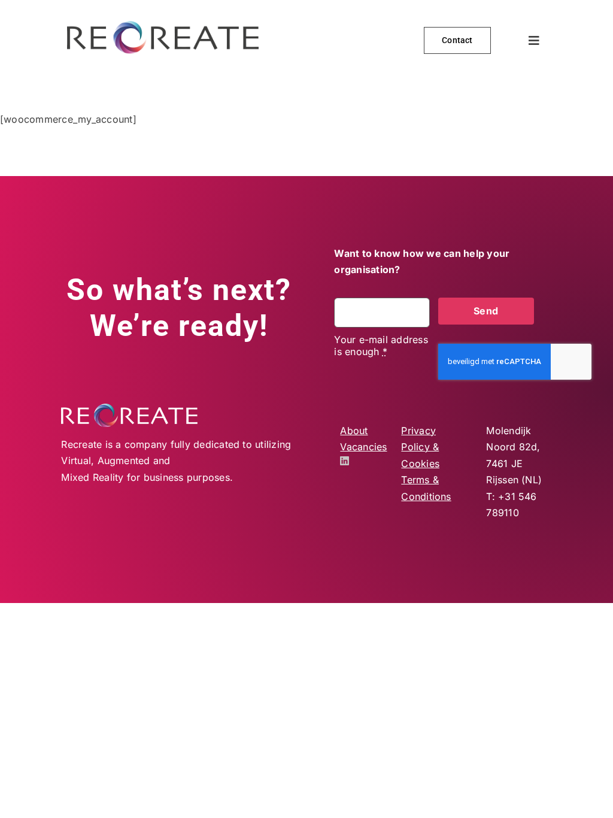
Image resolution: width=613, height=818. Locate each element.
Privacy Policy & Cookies (420, 447)
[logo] (163, 26)
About (354, 431)
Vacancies (363, 447)
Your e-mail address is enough (381, 346)
